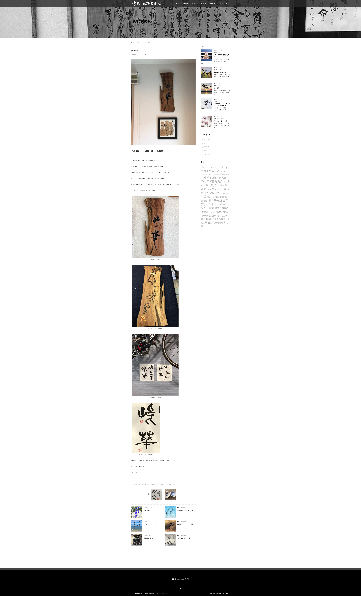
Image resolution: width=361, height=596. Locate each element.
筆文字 (224, 212)
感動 (216, 196)
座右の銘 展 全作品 (220, 121)
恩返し (210, 196)
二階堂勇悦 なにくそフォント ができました (222, 104)
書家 (211, 208)
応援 (203, 196)
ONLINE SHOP (224, 3)
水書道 (204, 150)
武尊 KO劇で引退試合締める (221, 56)
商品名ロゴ (220, 189)
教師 (219, 200)
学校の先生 (215, 192)
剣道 (203, 189)
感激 (222, 196)
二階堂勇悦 (213, 181)
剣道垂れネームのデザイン (185, 510)
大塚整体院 (147, 510)
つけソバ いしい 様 (184, 538)
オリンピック (217, 167)
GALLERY (204, 3)
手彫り (206, 201)
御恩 (228, 193)
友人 (214, 189)
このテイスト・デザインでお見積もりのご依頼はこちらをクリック (153, 484)
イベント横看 (206, 139)
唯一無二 (216, 88)
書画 (206, 212)
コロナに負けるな (212, 171)
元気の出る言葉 (218, 185)
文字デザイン (142, 54)
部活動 (204, 215)
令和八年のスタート (220, 72)
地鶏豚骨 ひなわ (149, 538)
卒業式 (208, 189)
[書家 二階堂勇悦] (146, 3)
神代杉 (212, 212)
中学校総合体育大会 (215, 177)
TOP (177, 3)
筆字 (217, 212)
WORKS (194, 3)
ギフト (224, 167)
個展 (215, 118)
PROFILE (185, 3)
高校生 (208, 222)
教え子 (213, 200)
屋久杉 (224, 193)
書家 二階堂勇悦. (223, 593)
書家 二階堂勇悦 (180, 578)
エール (209, 167)
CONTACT (213, 3)
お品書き (203, 167)
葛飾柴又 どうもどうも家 (185, 524)
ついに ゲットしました (151, 524)
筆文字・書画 (217, 52)
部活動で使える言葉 (215, 219)
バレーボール (217, 174)
